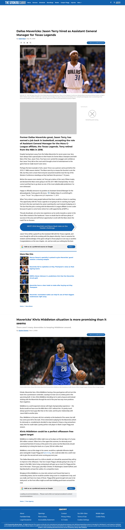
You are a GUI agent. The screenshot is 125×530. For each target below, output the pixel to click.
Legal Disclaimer (25, 520)
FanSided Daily (25, 517)
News (29, 2)
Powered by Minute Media (15, 524)
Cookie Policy (100, 517)
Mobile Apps (100, 513)
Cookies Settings (83, 520)
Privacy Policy (66, 517)
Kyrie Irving (47, 453)
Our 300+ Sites (82, 513)
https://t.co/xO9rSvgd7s (64, 193)
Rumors (35, 2)
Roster (57, 2)
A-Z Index (64, 520)
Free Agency (30, 501)
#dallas (53, 193)
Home (22, 306)
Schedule (42, 2)
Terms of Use (82, 517)
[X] (114, 2)
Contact (64, 513)
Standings (50, 2)
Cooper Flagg (65, 2)
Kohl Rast (22, 39)
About (22, 513)
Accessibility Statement (46, 520)
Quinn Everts (23, 330)
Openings (41, 513)
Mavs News (29, 306)
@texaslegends (25, 193)
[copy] (30, 42)
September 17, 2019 (52, 195)
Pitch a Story (42, 517)
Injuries (73, 2)
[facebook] (110, 2)
